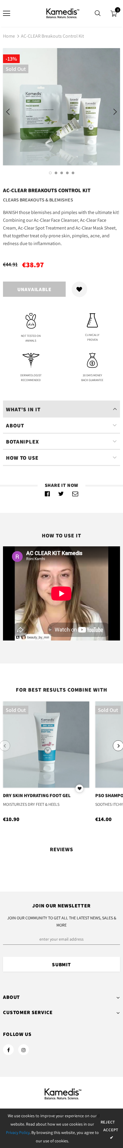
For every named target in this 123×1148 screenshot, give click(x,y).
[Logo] (61, 13)
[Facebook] (8, 1049)
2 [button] (56, 173)
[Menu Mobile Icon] (6, 13)
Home (9, 36)
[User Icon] (24, 13)
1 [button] (50, 173)
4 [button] (67, 173)
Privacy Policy (18, 1132)
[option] (61, 106)
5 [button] (73, 173)
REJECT (108, 1122)
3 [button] (61, 173)
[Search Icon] (98, 13)
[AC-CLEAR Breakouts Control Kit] (47, 494)
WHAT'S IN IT (23, 409)
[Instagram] (23, 1049)
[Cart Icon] (113, 13)
